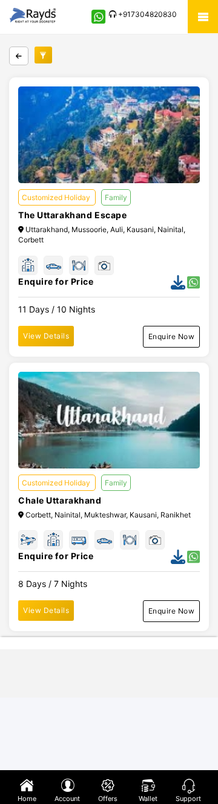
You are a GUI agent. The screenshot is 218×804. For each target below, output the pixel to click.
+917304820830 (146, 14)
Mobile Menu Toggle (203, 16)
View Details (46, 335)
